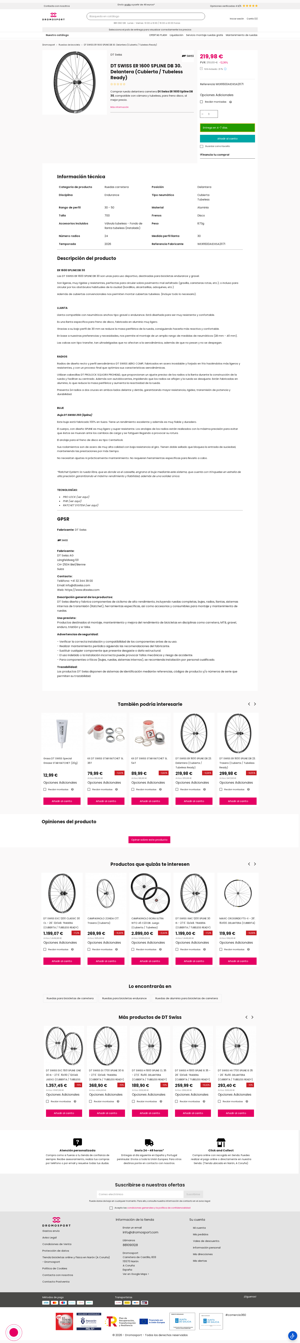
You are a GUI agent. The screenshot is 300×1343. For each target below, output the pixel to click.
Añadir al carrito (227, 138)
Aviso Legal (49, 1237)
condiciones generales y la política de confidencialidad (158, 1207)
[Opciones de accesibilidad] (292, 1335)
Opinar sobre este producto (149, 839)
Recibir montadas (215, 102)
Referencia (207, 84)
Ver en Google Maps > (136, 1274)
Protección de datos (55, 1250)
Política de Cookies (54, 1268)
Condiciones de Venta (56, 1244)
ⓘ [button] (225, 69)
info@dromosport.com (140, 1232)
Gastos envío (51, 1231)
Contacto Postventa (55, 1281)
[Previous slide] (249, 704)
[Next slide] (255, 704)
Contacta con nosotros (57, 1275)
